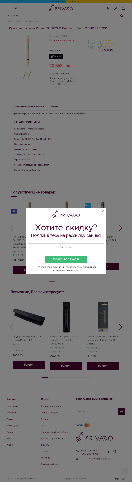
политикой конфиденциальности (75, 268)
